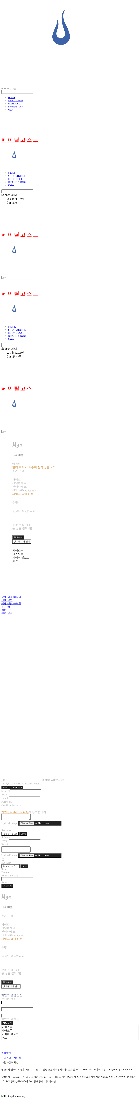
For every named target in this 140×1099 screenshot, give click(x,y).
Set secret (6, 830)
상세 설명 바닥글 (11, 603)
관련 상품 (7, 613)
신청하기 (7, 1023)
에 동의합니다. (24, 812)
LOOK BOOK (14, 103)
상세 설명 (7, 600)
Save (23, 833)
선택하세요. (19, 483)
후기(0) (5, 606)
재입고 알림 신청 (22, 493)
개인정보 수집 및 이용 (15, 812)
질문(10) (6, 610)
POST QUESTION (12, 787)
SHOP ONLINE (15, 100)
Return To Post (10, 866)
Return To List (10, 833)
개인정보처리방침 (11, 1057)
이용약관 (6, 1052)
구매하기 (7, 885)
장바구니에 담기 (11, 986)
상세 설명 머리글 (11, 597)
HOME (11, 97)
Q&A (10, 109)
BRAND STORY (15, 106)
